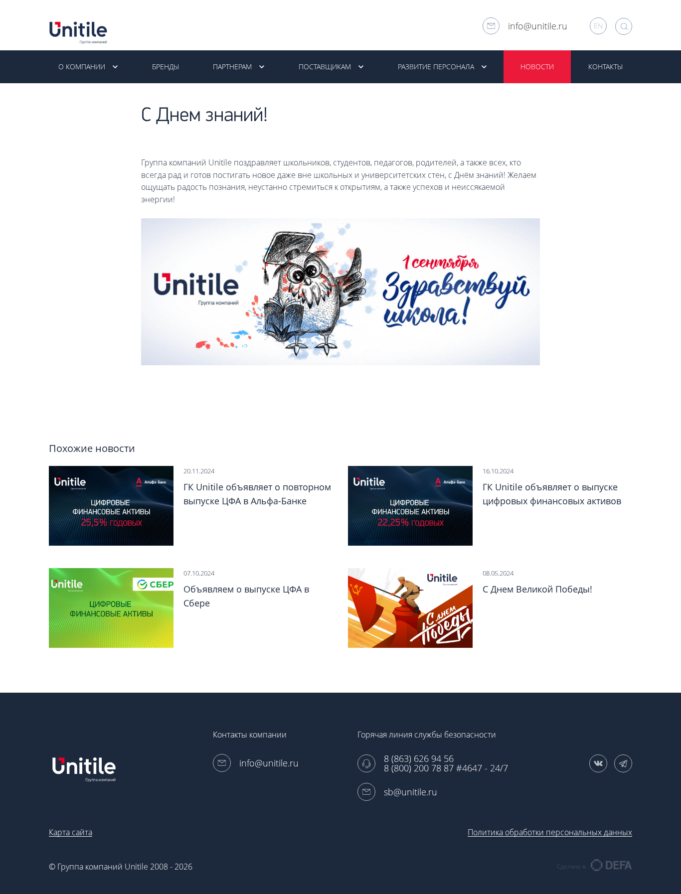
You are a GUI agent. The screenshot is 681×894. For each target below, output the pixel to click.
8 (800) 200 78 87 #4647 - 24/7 (446, 768)
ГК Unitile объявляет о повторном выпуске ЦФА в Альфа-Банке (257, 494)
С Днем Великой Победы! (537, 589)
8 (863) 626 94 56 (419, 758)
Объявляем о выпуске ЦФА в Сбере (246, 596)
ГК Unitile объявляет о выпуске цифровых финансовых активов (552, 494)
